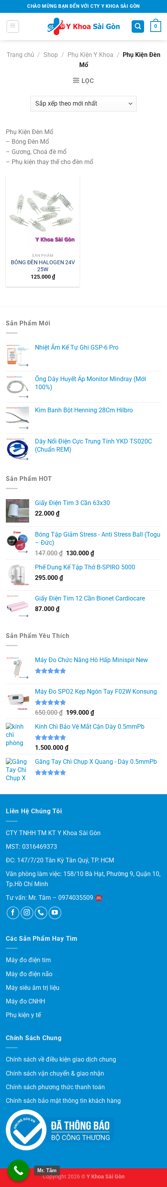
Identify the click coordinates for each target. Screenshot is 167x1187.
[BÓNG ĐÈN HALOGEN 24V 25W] (43, 212)
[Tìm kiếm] (138, 26)
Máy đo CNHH (25, 1001)
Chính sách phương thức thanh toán (55, 1087)
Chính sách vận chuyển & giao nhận (55, 1073)
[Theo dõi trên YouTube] (55, 912)
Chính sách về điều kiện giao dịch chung (61, 1059)
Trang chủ (20, 54)
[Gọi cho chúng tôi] (41, 912)
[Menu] (13, 26)
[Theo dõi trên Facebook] (13, 912)
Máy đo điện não (29, 974)
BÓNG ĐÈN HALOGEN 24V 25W (43, 265)
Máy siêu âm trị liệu (32, 987)
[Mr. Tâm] (18, 1170)
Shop (50, 54)
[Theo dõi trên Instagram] (27, 912)
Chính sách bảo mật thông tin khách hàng (63, 1100)
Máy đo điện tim (28, 960)
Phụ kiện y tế (23, 1015)
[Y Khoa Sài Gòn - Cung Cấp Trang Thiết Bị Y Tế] (83, 26)
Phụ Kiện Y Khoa (90, 54)
